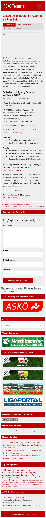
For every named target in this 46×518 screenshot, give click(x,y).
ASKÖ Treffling (14, 6)
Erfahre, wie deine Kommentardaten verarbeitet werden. (21, 291)
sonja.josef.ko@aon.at (12, 170)
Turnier (5, 484)
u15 (23, 484)
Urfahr (4, 486)
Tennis (18, 482)
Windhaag (11, 486)
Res (4, 480)
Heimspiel (17, 475)
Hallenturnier (6, 476)
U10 (12, 484)
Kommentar (8, 225)
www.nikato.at (15, 132)
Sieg (40, 480)
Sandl (22, 480)
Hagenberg (32, 473)
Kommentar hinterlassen (12, 28)
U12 (19, 484)
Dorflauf (4, 473)
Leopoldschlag (7, 478)
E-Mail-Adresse (10, 260)
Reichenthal (38, 478)
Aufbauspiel (11, 470)
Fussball (16, 473)
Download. (19, 190)
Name (6, 250)
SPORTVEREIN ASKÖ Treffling (15, 497)
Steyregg (4, 482)
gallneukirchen (24, 473)
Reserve (13, 480)
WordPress (22, 514)
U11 (16, 484)
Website (6, 269)
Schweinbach (28, 480)
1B (4, 470)
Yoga (16, 486)
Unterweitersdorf (37, 484)
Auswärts (23, 470)
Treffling (41, 482)
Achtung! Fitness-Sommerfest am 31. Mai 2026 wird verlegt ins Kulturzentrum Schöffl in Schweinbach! (22, 445)
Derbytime (37, 471)
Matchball (16, 478)
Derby (32, 471)
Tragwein (30, 482)
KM (32, 475)
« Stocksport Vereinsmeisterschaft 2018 (19, 204)
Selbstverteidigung (10, 197)
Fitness (14, 195)
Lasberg (37, 476)
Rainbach (23, 478)
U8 (9, 484)
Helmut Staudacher (24, 25)
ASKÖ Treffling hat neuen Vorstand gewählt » (25, 206)
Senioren (36, 480)
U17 (30, 484)
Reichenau (30, 478)
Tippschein (24, 482)
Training (35, 482)
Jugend (26, 476)
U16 (26, 484)
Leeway (33, 514)
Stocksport (12, 482)
